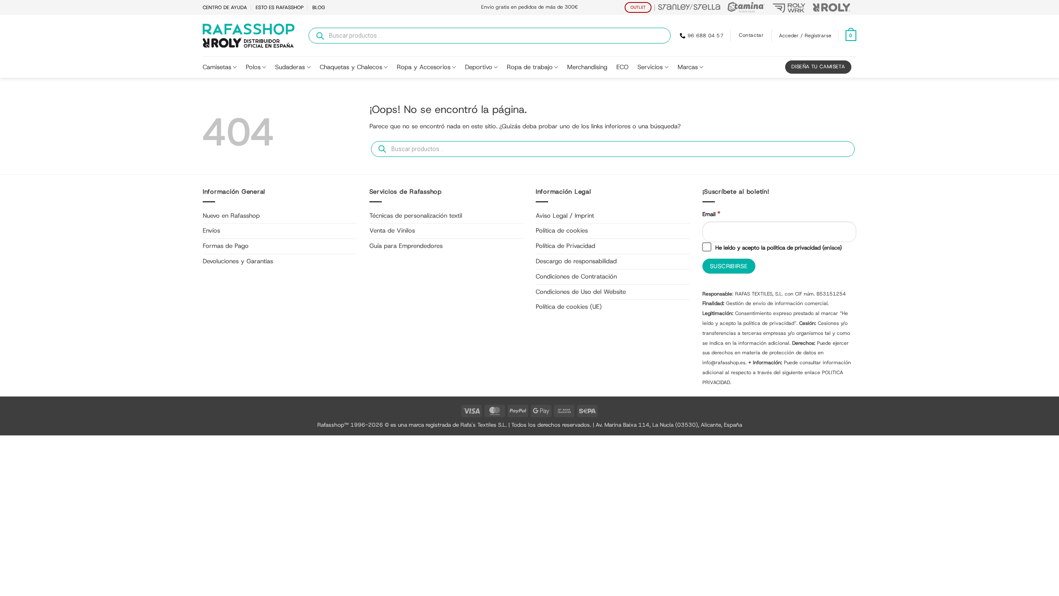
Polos (253, 67)
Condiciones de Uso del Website (581, 292)
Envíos (211, 230)
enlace (832, 247)
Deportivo (478, 67)
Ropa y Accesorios (423, 67)
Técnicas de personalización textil (415, 215)
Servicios (650, 67)
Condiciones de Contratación (576, 276)
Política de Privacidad (565, 246)
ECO (622, 67)
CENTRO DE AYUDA (225, 7)
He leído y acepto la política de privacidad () (778, 247)
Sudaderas (290, 67)
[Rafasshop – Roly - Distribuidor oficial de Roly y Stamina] (249, 36)
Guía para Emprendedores (406, 246)
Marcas (688, 67)
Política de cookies (562, 230)
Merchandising (587, 67)
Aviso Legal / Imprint (565, 215)
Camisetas (217, 67)
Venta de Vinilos (392, 230)
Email (711, 213)
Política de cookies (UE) (569, 307)
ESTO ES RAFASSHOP (280, 7)
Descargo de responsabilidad (576, 261)
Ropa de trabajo (530, 67)
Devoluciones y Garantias (238, 261)
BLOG (318, 7)
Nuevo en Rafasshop (231, 215)
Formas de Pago (226, 246)
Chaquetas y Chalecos (351, 67)
